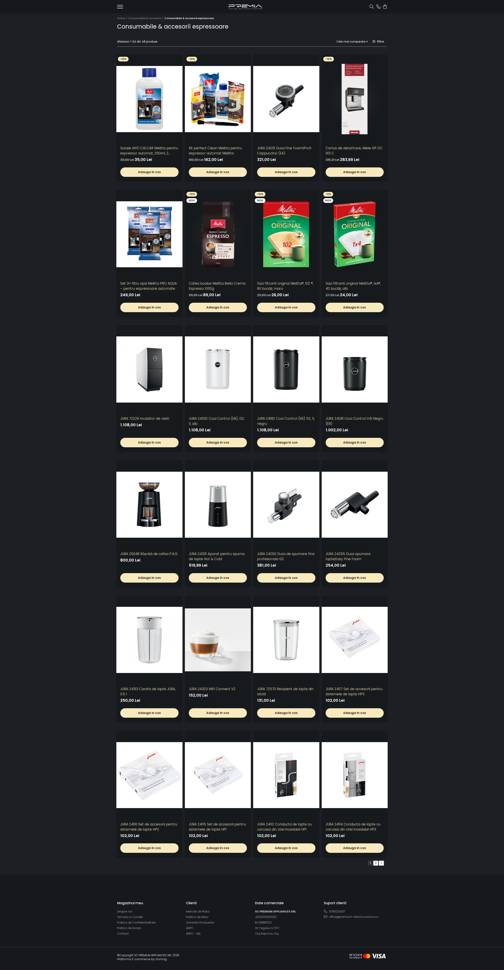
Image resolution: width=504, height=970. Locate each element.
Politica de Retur (197, 917)
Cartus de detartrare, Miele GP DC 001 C (354, 151)
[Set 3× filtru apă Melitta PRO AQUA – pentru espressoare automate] (149, 234)
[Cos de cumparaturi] (385, 7)
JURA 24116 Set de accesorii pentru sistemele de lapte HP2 (148, 827)
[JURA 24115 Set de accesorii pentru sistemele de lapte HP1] (218, 775)
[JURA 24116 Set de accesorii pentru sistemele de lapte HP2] (149, 775)
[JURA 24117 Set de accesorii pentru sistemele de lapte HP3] (355, 640)
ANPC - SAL (193, 934)
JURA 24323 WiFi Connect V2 (212, 689)
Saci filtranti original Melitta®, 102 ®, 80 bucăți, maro (285, 286)
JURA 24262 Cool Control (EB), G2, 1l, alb (217, 421)
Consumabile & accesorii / (146, 18)
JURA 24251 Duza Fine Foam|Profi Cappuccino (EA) (284, 151)
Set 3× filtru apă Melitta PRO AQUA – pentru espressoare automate (148, 286)
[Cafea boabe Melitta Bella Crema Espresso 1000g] (218, 234)
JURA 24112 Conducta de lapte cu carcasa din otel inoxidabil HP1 (284, 827)
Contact (123, 934)
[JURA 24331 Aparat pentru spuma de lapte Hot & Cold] (218, 504)
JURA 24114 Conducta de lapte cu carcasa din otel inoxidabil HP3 (353, 827)
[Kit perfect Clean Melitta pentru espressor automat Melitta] (218, 99)
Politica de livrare (129, 928)
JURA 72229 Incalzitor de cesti (144, 418)
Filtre (379, 42)
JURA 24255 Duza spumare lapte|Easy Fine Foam (348, 556)
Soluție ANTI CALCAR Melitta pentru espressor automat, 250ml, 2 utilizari (149, 151)
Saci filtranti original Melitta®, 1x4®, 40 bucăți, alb (353, 286)
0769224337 (336, 911)
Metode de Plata (197, 911)
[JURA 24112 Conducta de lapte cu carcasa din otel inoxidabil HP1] (286, 775)
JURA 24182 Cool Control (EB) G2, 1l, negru (286, 421)
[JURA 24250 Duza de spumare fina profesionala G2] (286, 504)
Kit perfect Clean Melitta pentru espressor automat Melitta (215, 151)
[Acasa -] (245, 6)
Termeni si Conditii (130, 917)
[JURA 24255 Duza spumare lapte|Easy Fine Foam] (355, 504)
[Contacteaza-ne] (378, 7)
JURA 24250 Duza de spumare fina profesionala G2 (285, 556)
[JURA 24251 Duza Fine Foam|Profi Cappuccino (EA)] (286, 99)
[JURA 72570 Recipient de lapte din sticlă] (286, 640)
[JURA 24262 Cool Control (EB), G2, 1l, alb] (218, 369)
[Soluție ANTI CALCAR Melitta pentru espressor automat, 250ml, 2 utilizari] (149, 99)
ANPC (189, 928)
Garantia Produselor (200, 923)
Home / (122, 18)
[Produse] (120, 8)
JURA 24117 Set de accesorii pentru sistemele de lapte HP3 (354, 691)
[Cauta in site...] (372, 7)
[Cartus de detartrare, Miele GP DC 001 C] (355, 99)
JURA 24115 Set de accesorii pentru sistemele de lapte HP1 (217, 827)
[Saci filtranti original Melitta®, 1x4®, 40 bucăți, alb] (355, 234)
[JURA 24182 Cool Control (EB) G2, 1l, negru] (286, 369)
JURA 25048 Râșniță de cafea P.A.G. (149, 553)
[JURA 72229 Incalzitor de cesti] (149, 369)
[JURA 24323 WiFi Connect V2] (218, 640)
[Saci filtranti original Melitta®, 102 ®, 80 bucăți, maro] (286, 234)
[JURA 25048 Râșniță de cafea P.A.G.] (149, 504)
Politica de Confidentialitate (136, 923)
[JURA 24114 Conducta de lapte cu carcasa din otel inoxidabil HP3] (355, 775)
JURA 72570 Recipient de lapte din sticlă (285, 691)
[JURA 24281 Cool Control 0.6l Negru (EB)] (355, 369)
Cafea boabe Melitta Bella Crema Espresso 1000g (217, 286)
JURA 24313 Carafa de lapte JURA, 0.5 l (148, 691)
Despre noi (124, 911)
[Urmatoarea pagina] (381, 863)
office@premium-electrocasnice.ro (353, 917)
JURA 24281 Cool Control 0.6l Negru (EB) (354, 421)
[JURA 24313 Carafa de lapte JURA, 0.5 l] (149, 640)
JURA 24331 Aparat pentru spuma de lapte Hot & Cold (217, 556)
